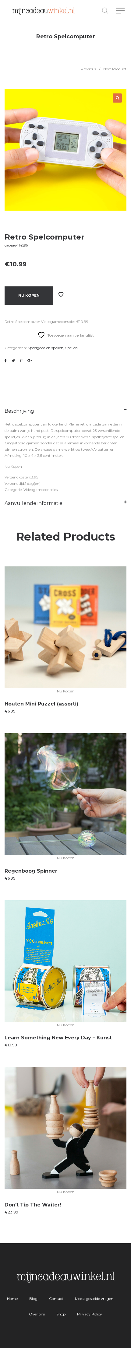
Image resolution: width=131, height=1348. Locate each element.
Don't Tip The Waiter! (33, 1205)
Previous (88, 69)
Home (12, 1298)
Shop (61, 1314)
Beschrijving (19, 411)
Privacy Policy (89, 1314)
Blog (33, 1298)
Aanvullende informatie (33, 503)
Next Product (114, 69)
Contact (56, 1298)
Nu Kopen (29, 295)
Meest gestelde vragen (94, 1298)
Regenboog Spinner (31, 871)
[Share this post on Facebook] (6, 360)
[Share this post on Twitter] (13, 360)
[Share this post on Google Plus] (29, 360)
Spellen (71, 347)
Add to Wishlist (61, 294)
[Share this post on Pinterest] (21, 360)
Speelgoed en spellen (45, 347)
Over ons (37, 1314)
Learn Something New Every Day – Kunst (58, 1038)
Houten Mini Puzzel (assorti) (41, 704)
